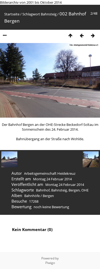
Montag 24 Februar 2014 (52, 179)
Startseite (11, 14)
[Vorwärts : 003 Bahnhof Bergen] (92, 35)
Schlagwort (31, 14)
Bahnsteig (49, 14)
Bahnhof (43, 190)
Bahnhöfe (32, 195)
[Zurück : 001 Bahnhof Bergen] (81, 35)
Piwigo (50, 263)
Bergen (74, 190)
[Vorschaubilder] (70, 35)
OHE (85, 190)
